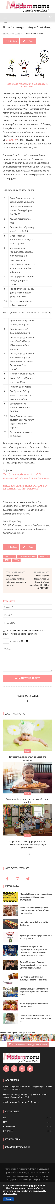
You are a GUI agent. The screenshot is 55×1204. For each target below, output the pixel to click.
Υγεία (16, 560)
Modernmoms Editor (34, 34)
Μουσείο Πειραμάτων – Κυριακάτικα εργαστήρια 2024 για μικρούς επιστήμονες (36, 897)
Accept (8, 1199)
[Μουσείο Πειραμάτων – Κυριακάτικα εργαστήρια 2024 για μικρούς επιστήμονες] (10, 897)
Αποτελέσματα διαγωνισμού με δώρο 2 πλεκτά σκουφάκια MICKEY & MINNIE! (39, 582)
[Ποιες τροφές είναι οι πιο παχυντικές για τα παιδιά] (27, 777)
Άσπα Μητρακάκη (27, 557)
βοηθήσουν (11, 140)
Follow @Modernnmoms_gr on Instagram (29, 1044)
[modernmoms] (27, 7)
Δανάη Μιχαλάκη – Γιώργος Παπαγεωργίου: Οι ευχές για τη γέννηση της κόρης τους (33, 965)
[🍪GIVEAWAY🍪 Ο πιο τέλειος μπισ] (37, 1037)
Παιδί (7, 560)
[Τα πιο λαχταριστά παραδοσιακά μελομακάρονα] (10, 1005)
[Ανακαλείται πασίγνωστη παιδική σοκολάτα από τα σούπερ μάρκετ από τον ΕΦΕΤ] (10, 910)
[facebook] (27, 701)
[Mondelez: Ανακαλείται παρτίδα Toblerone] (10, 924)
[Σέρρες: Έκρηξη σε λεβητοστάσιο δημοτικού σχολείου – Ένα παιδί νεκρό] (10, 992)
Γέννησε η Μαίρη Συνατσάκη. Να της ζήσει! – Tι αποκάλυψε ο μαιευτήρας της (36, 1018)
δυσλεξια (44, 557)
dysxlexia (10, 557)
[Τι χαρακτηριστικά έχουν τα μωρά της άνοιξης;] (27, 735)
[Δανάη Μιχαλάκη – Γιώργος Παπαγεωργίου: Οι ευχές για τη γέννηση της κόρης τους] (10, 965)
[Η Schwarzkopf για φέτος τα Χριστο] (44, 1037)
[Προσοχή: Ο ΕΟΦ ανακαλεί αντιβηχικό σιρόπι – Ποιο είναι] (10, 978)
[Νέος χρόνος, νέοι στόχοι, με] (24, 1037)
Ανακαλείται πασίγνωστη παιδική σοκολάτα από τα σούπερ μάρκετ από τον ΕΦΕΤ (34, 911)
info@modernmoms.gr (17, 1147)
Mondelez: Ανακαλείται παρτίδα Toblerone (21, 1102)
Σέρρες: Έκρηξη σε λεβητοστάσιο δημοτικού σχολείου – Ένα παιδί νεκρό (34, 992)
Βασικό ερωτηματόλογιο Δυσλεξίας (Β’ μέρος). (25, 487)
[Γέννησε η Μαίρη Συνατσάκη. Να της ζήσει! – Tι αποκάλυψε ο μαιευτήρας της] (10, 1018)
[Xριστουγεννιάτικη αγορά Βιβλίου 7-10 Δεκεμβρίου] (10, 937)
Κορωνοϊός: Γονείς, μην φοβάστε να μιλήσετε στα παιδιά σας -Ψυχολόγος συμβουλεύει (27, 844)
